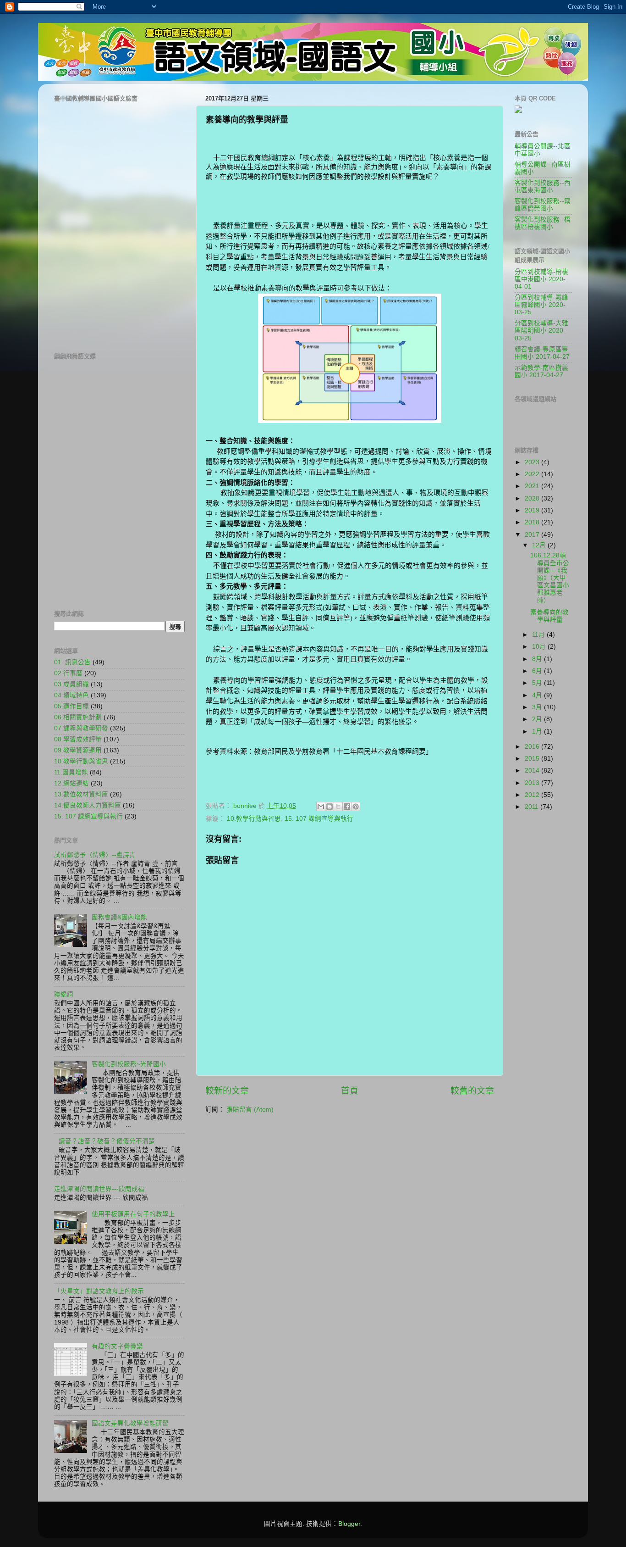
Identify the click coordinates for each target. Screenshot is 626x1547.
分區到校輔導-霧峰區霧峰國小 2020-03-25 (541, 305)
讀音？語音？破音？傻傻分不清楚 (107, 1141)
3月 (538, 707)
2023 (533, 462)
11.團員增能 (71, 772)
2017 (533, 534)
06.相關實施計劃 (78, 717)
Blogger (349, 1523)
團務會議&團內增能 (119, 917)
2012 (533, 794)
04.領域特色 (71, 695)
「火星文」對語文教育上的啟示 (99, 1291)
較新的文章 (227, 1091)
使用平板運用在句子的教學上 (133, 1214)
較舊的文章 (472, 1091)
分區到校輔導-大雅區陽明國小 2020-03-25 (541, 330)
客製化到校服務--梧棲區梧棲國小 (543, 223)
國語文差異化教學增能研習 (130, 1423)
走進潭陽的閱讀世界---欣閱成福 (99, 1188)
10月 (540, 646)
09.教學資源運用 (78, 750)
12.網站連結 (71, 783)
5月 (538, 682)
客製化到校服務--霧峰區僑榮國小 (543, 205)
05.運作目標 (71, 706)
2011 (532, 806)
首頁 (349, 1091)
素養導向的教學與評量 (549, 616)
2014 (533, 770)
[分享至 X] (338, 806)
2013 (533, 782)
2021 (533, 486)
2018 (533, 522)
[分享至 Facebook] (346, 806)
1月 (538, 731)
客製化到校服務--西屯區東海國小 (543, 186)
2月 (538, 719)
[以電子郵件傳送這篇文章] (320, 806)
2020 (533, 498)
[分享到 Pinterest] (355, 806)
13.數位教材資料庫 (81, 794)
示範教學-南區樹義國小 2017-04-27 (541, 371)
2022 (533, 474)
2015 (533, 758)
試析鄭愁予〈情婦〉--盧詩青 (95, 854)
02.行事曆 (68, 673)
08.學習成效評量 (78, 739)
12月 (540, 545)
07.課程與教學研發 (81, 728)
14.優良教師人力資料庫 (87, 805)
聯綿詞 (63, 994)
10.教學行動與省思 (254, 818)
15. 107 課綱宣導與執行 (319, 818)
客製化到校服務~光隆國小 (129, 1064)
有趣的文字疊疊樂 (117, 1346)
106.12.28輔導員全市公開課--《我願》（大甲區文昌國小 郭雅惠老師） (549, 577)
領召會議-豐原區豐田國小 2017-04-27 (542, 353)
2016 (533, 746)
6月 (538, 671)
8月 (538, 659)
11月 (539, 634)
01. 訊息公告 (72, 662)
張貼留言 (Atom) (250, 1109)
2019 (533, 510)
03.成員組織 (71, 684)
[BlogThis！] (329, 806)
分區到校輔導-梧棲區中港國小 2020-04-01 (541, 279)
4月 (538, 695)
